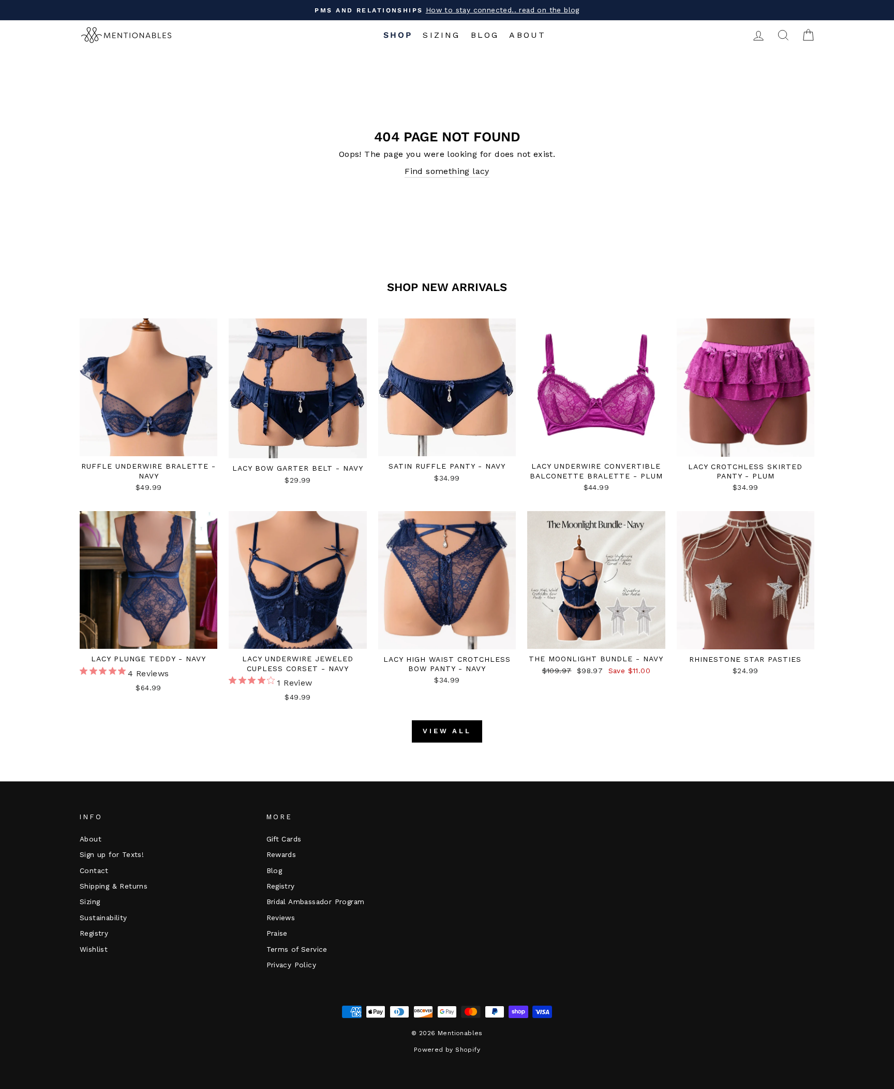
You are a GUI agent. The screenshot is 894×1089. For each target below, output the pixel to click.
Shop (398, 35)
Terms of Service (296, 949)
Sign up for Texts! (112, 854)
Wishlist (94, 949)
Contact (94, 870)
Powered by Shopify (447, 1049)
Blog (485, 35)
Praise (277, 933)
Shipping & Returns (113, 886)
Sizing (441, 35)
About (527, 35)
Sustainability (103, 917)
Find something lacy (447, 171)
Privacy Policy (291, 965)
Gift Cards (284, 839)
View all (447, 731)
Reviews (280, 917)
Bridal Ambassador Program (315, 901)
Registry (94, 933)
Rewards (281, 854)
